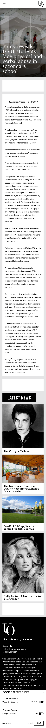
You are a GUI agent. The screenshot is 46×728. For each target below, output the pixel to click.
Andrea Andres (18, 102)
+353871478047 (10, 652)
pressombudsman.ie (11, 688)
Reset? (30, 723)
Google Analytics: (20, 714)
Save (39, 723)
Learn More (6, 723)
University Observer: (20, 702)
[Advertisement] (23, 86)
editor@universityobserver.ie (15, 649)
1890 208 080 (28, 685)
